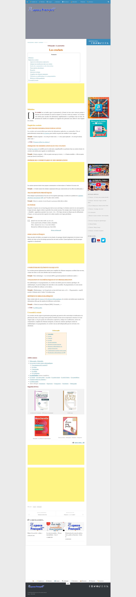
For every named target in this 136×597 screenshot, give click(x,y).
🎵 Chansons (82, 1)
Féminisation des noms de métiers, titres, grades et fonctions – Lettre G (74, 534)
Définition (31, 58)
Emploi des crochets (33, 60)
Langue (34, 506)
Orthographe (73, 383)
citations (42, 299)
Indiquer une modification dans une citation (41, 64)
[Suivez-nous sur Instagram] (103, 43)
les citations (46, 133)
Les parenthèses (75, 377)
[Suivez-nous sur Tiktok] (101, 43)
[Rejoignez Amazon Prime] (105, 43)
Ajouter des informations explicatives (39, 62)
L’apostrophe (35, 369)
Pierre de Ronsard (56, 230)
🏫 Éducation (74, 1)
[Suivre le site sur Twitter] (103, 242)
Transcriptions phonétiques (37, 68)
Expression (49, 383)
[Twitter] (96, 43)
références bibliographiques (54, 299)
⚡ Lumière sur (33, 1)
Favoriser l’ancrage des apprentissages (97, 220)
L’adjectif (50, 338)
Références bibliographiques (37, 78)
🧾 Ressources (65, 1)
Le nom (49, 336)
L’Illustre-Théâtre (93, 224)
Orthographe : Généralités (36, 361)
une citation (35, 149)
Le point (48, 377)
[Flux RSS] (107, 43)
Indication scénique (35, 72)
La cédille (34, 371)
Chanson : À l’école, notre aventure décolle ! (99, 197)
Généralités (36, 42)
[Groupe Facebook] (94, 43)
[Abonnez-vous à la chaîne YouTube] (98, 242)
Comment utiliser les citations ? (42, 142)
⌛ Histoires (42, 1)
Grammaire (42, 383)
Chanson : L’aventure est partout (96, 230)
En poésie (32, 70)
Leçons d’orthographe (31, 42)
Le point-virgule (56, 377)
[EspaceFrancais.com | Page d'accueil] (42, 9)
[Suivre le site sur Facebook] (93, 242)
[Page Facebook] (92, 43)
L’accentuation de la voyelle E (39, 365)
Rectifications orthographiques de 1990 (56, 352)
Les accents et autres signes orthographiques (41, 363)
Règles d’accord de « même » (35, 533)
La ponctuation (41, 42)
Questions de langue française (54, 344)
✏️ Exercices (90, 1)
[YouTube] (98, 43)
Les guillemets (35, 373)
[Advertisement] (68, 26)
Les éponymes (92, 212)
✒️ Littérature (57, 1)
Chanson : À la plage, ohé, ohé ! (96, 209)
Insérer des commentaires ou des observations (41, 66)
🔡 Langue (49, 1)
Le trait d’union (65, 377)
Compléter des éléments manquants (39, 74)
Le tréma (34, 367)
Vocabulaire (65, 383)
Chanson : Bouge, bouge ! (95, 227)
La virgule (32, 377)
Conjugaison (57, 383)
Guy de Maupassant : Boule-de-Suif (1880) (98, 205)
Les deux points (40, 377)
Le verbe (50, 340)
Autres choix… (79, 442)
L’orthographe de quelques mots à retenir (57, 350)
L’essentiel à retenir (33, 80)
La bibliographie (38, 308)
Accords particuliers (52, 342)
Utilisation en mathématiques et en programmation (43, 76)
